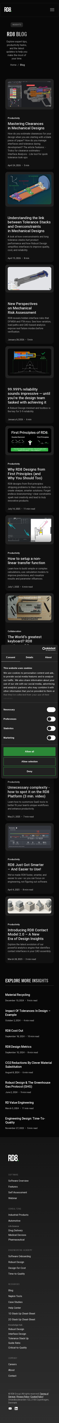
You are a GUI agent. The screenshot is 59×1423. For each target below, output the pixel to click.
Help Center (14, 1307)
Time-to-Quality (16, 1273)
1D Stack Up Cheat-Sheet (21, 1313)
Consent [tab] (10, 657)
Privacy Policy (23, 1396)
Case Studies (15, 1302)
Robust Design (16, 1262)
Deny (29, 771)
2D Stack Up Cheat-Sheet (21, 1319)
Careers (12, 1364)
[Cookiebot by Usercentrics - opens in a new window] (42, 649)
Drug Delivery (15, 1230)
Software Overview (18, 1180)
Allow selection (29, 761)
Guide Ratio (14, 1343)
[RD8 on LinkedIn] (16, 1408)
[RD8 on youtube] (10, 1408)
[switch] (51, 719)
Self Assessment (17, 1192)
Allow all (29, 751)
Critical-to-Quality (17, 1347)
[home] (8, 10)
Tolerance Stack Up (18, 1338)
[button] (52, 10)
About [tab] (48, 657)
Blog (10, 1290)
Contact (12, 1375)
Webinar (12, 1198)
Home (13, 64)
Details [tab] (29, 657)
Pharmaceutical (16, 1239)
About (11, 1370)
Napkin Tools (15, 1296)
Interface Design (17, 1333)
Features (13, 1186)
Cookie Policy (37, 1396)
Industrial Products (18, 1214)
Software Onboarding (19, 1256)
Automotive (14, 1220)
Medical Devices (17, 1235)
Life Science (13, 1226)
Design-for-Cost (17, 1268)
